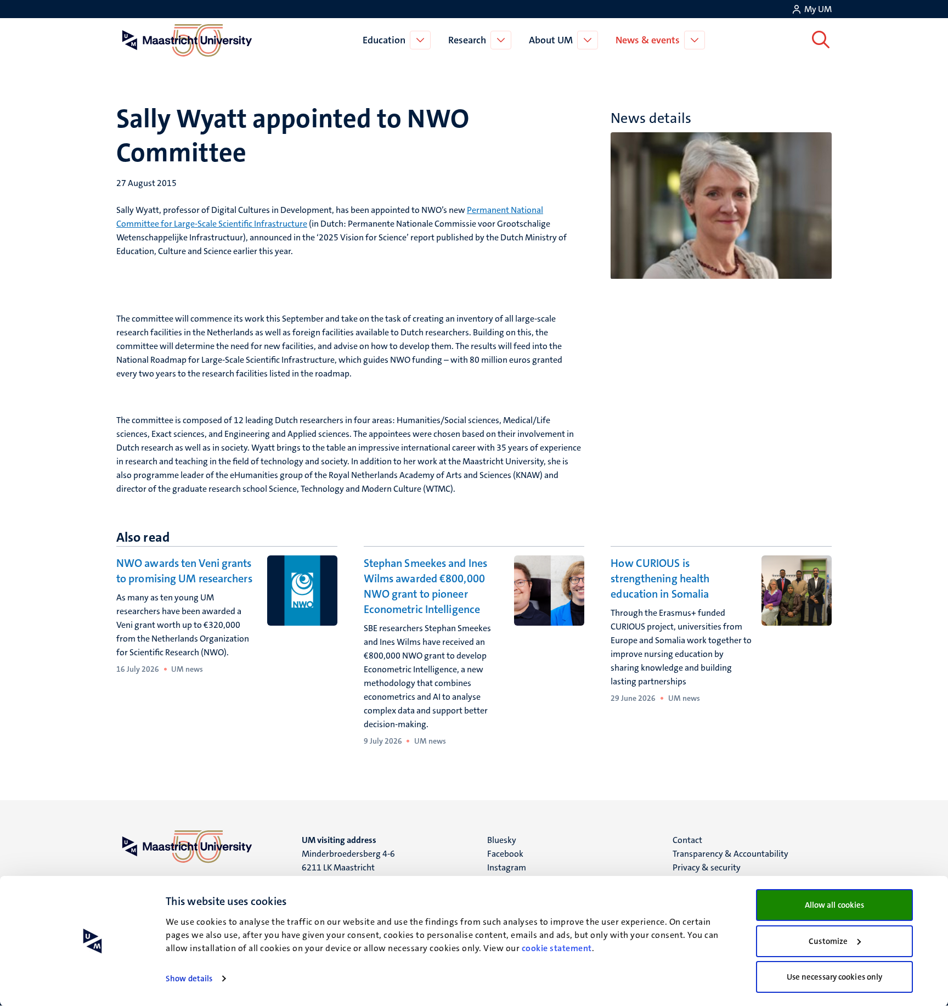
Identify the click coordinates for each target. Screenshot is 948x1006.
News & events (648, 40)
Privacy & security (707, 867)
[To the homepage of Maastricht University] (187, 40)
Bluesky (501, 840)
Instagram (506, 867)
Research (467, 40)
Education (384, 40)
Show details (189, 978)
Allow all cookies (835, 905)
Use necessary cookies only (835, 976)
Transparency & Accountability (730, 853)
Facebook (505, 853)
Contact (687, 840)
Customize (828, 941)
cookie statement (557, 948)
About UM (551, 40)
